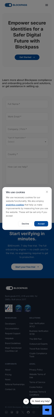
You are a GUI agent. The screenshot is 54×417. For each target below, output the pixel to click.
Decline (25, 223)
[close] (47, 192)
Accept (41, 223)
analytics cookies (15, 204)
